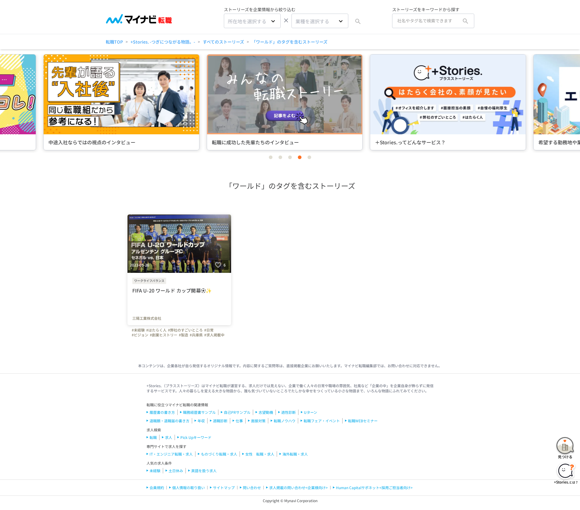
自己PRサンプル (237, 412)
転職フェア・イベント (322, 420)
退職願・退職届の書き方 (169, 420)
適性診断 (288, 412)
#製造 (183, 334)
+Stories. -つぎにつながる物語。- (162, 42)
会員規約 (157, 487)
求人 (168, 437)
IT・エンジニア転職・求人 (171, 453)
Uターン (310, 412)
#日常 (209, 330)
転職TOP (114, 42)
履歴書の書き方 (162, 412)
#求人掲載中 (214, 334)
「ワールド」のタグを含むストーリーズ (289, 42)
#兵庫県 (196, 334)
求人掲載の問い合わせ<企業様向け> (298, 487)
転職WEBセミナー (363, 420)
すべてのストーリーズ (223, 42)
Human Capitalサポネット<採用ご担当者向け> (374, 487)
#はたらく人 (156, 330)
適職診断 (220, 420)
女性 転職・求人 (259, 453)
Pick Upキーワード (195, 437)
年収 (201, 420)
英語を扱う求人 (204, 470)
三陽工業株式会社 (146, 318)
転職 (153, 437)
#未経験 (138, 330)
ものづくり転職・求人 (219, 453)
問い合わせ (252, 487)
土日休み (176, 470)
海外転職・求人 (295, 453)
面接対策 (258, 420)
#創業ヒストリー (163, 334)
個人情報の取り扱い (188, 487)
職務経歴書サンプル (199, 412)
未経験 (155, 470)
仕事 (239, 420)
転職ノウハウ (284, 420)
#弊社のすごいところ (185, 330)
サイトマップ (224, 487)
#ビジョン (140, 334)
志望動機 (266, 412)
